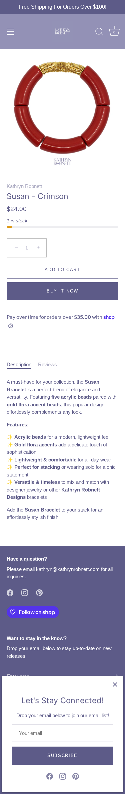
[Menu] (10, 31)
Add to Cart (62, 269)
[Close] (115, 684)
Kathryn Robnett (24, 186)
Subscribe (62, 755)
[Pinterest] (75, 776)
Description (19, 364)
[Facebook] (49, 776)
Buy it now (62, 290)
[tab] (22, 365)
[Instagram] (62, 776)
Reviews (47, 364)
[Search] (99, 32)
